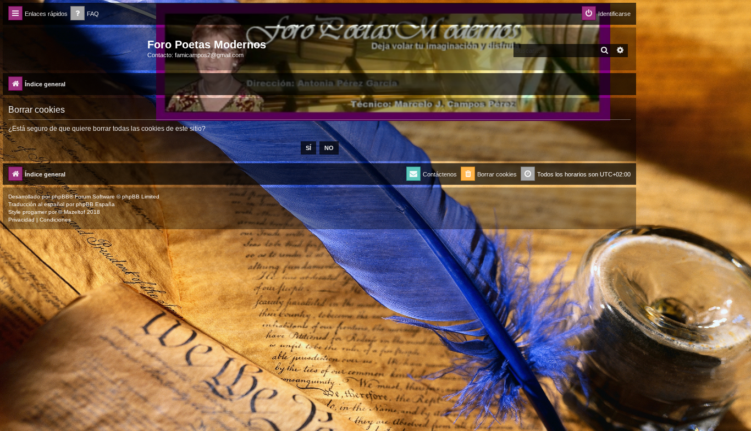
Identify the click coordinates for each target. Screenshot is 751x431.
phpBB (60, 197)
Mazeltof (74, 212)
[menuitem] (84, 14)
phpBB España (95, 204)
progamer (35, 212)
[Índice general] (76, 47)
